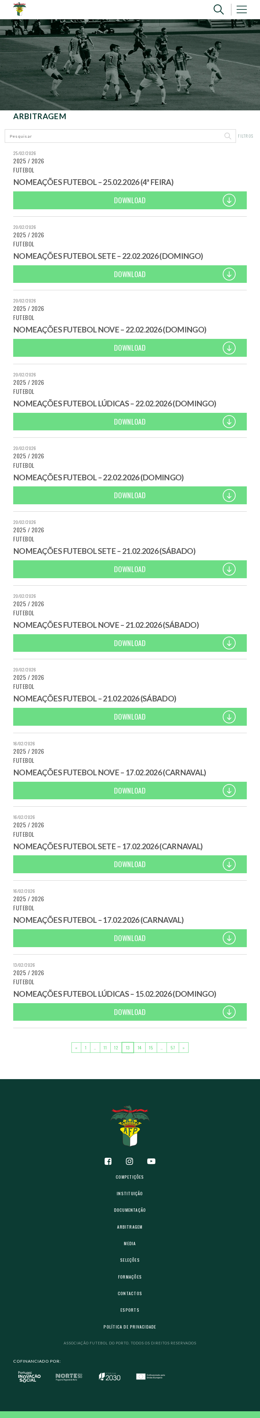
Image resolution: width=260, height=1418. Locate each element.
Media (130, 1243)
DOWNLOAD (130, 200)
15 (151, 1047)
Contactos (130, 1293)
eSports (130, 1310)
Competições (130, 1177)
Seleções (130, 1260)
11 (105, 1047)
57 (173, 1047)
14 (140, 1047)
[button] (219, 10)
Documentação (130, 1210)
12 (116, 1047)
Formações (130, 1277)
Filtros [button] (245, 136)
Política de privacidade (130, 1326)
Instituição (130, 1193)
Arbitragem (130, 1227)
